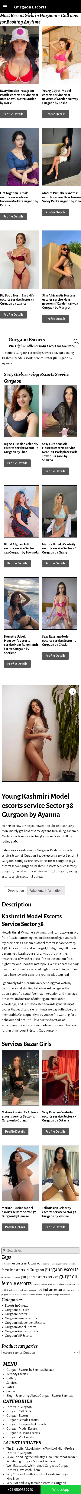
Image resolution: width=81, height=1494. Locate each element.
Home (9, 353)
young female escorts (61, 1295)
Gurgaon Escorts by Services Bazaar (39, 353)
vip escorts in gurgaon (43, 1295)
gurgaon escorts (61, 1269)
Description (16, 890)
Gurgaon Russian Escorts (21, 1331)
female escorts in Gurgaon (23, 1270)
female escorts (69, 1264)
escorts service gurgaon (17, 866)
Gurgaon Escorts (27, 339)
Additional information (45, 890)
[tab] (16, 890)
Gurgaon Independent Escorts (25, 1322)
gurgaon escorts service (40, 1277)
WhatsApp (60, 1489)
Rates (10, 1387)
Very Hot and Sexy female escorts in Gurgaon (36, 1483)
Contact (11, 1391)
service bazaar (14, 1295)
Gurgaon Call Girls (17, 1310)
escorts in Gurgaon (27, 1263)
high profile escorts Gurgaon (64, 1284)
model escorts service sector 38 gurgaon (41, 871)
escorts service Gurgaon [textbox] (39, 1352)
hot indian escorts (50, 1290)
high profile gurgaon (28, 1290)
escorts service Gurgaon (33, 850)
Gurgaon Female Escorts (21, 1318)
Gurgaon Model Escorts (20, 1327)
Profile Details (13, 114)
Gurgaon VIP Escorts (18, 1335)
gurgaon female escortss (42, 1284)
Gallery (11, 1378)
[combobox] (40, 1352)
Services (11, 1383)
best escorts (6, 1264)
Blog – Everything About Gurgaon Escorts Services (39, 1395)
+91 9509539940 (20, 1489)
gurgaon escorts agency (11, 1277)
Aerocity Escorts (17, 1374)
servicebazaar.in (27, 1295)
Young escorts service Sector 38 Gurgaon (41, 861)
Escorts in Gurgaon (17, 1305)
